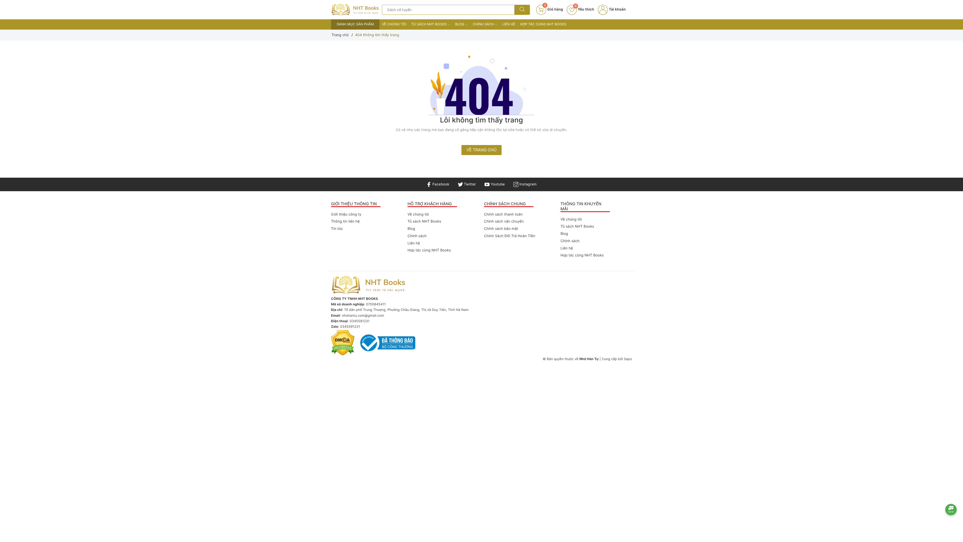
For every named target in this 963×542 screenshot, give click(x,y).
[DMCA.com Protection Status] (342, 343)
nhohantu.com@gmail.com (363, 316)
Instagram (527, 184)
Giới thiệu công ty (346, 214)
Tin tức (337, 229)
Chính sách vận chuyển (504, 221)
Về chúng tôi (394, 24)
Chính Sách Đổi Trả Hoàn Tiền (509, 236)
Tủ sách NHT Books (429, 24)
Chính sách (484, 24)
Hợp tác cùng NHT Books (543, 24)
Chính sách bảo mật (501, 229)
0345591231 (360, 321)
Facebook (440, 184)
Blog (460, 24)
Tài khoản (617, 9)
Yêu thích (584, 9)
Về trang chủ (481, 149)
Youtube (497, 184)
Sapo (628, 359)
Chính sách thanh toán (503, 214)
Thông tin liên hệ (345, 221)
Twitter (469, 184)
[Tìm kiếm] (522, 10)
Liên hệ (508, 24)
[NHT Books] (355, 9)
